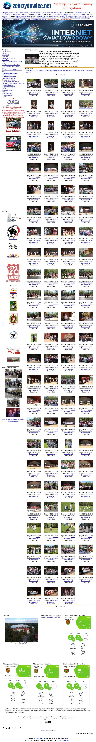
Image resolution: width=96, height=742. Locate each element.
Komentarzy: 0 (33, 94)
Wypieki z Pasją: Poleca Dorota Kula (13, 83)
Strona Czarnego (75, 18)
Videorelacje (34, 19)
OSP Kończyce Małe (81, 13)
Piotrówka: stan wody (8, 78)
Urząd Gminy (18, 13)
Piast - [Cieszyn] (37, 14)
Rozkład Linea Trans (8, 80)
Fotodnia (5, 56)
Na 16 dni (57, 617)
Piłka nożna (18, 19)
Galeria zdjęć (29, 70)
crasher (59, 66)
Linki (4, 88)
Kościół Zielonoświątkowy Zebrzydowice (43, 18)
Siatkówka (11, 19)
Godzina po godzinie (47, 617)
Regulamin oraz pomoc (9, 86)
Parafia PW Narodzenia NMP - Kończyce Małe (16, 18)
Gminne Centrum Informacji (32, 13)
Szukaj (4, 92)
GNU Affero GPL (63, 740)
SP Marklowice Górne (82, 14)
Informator (66, 18)
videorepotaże (6, 75)
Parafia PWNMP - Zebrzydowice (48, 16)
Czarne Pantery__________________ (13, 239)
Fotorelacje (42, 19)
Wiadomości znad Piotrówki (49, 13)
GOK (61, 13)
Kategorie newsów (8, 90)
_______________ (12, 250)
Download (5, 55)
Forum (4, 53)
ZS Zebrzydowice (56, 14)
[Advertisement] (13, 183)
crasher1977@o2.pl (13, 103)
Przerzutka (26, 19)
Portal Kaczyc (85, 18)
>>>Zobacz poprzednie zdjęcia (21, 644)
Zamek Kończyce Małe (23, 16)
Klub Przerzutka (7, 93)
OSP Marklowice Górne (18, 14)
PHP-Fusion (39, 738)
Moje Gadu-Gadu (13, 100)
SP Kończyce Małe (69, 14)
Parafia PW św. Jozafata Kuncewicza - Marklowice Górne (76, 16)
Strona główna (6, 51)
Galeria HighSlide (7, 95)
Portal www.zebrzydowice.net (46, 730)
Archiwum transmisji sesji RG (11, 65)
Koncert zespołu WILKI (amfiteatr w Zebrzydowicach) (13, 420)
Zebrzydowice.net (7, 13)
